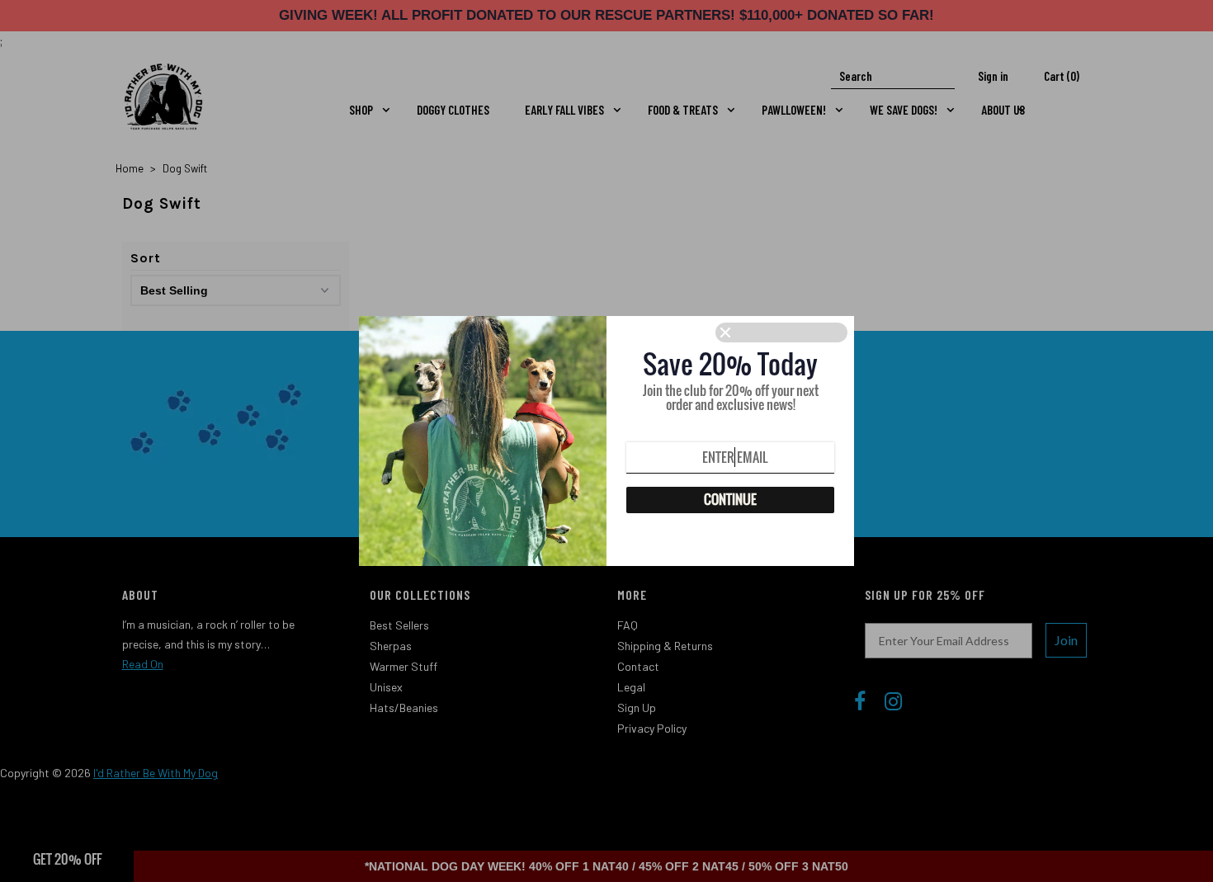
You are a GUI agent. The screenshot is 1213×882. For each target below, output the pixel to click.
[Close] (781, 332)
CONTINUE (730, 499)
